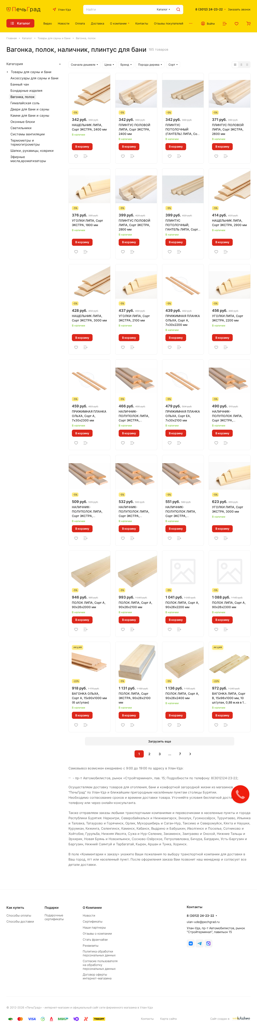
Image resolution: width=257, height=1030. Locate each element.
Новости (89, 915)
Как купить (15, 908)
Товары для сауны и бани (31, 72)
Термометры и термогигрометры (25, 142)
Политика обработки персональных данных (99, 953)
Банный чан (19, 84)
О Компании (92, 908)
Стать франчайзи (95, 939)
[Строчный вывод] (241, 65)
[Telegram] (200, 943)
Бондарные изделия (26, 91)
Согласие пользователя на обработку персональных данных (100, 965)
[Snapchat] (208, 943)
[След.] (190, 754)
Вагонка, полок (22, 97)
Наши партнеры (94, 927)
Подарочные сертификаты (54, 917)
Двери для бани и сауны (29, 109)
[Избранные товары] (236, 23)
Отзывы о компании (97, 933)
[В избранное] (76, 156)
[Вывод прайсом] (247, 65)
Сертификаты (92, 921)
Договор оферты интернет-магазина (97, 976)
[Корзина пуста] (248, 23)
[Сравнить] (85, 156)
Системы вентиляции (27, 134)
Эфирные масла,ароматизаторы (28, 159)
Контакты (147, 1018)
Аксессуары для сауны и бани (34, 78)
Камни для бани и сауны (29, 115)
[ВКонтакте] (191, 943)
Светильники (21, 128)
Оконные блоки (22, 122)
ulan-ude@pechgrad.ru (203, 922)
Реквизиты (90, 945)
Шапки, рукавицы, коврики (32, 151)
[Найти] (178, 9)
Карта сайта (168, 1018)
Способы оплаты (18, 915)
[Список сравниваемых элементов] (225, 23)
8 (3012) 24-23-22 (209, 9)
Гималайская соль (25, 103)
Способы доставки (20, 921)
